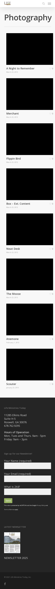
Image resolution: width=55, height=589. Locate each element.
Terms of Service (9, 509)
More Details (30, 47)
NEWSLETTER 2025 (16, 558)
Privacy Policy (41, 505)
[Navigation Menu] (49, 3)
